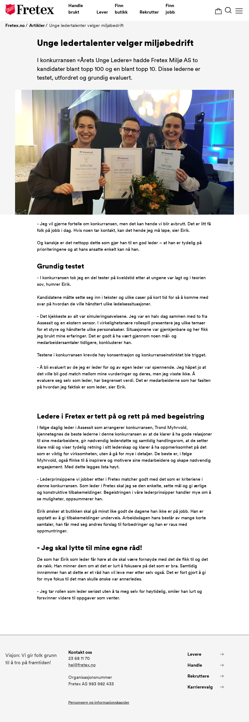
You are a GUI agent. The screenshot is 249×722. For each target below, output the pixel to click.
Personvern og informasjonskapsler (98, 702)
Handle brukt (75, 9)
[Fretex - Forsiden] (29, 10)
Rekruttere (198, 676)
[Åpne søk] (228, 10)
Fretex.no (15, 25)
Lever (102, 12)
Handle (194, 665)
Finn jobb (170, 9)
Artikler (37, 25)
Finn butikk (121, 9)
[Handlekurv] (218, 11)
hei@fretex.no (82, 664)
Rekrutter (149, 12)
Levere (194, 654)
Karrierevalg (200, 686)
